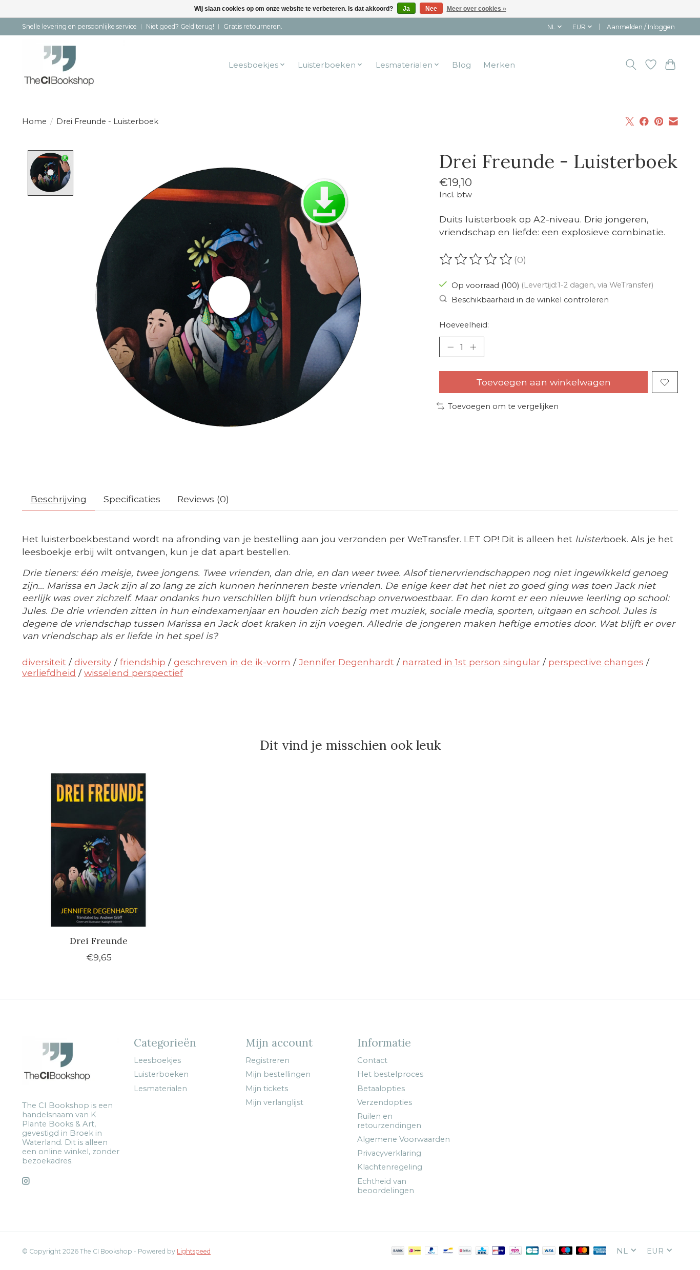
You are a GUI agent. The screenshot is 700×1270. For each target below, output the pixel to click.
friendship (143, 662)
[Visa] (548, 1251)
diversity (93, 662)
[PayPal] (431, 1251)
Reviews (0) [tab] (203, 499)
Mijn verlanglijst (274, 1102)
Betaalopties (381, 1088)
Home (34, 121)
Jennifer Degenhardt (346, 662)
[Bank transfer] (398, 1251)
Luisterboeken (161, 1074)
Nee (431, 8)
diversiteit (44, 662)
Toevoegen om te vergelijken (503, 406)
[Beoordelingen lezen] (476, 259)
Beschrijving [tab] (59, 499)
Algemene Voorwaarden (403, 1139)
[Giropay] (498, 1251)
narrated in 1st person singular (471, 662)
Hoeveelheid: (464, 325)
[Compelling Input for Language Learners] (73, 64)
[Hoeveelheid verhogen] (473, 347)
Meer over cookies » (476, 8)
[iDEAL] (414, 1251)
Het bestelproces (390, 1074)
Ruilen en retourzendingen (389, 1121)
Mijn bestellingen (278, 1074)
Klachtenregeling (389, 1167)
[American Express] (600, 1251)
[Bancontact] (448, 1251)
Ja (406, 8)
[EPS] (515, 1251)
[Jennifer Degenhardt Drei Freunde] (98, 850)
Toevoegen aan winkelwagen (543, 382)
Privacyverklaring (389, 1153)
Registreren (267, 1060)
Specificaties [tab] (132, 499)
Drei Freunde (99, 941)
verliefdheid (49, 672)
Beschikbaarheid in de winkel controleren (530, 299)
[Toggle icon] (631, 64)
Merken (499, 65)
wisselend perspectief (133, 672)
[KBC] (482, 1251)
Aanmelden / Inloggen (641, 27)
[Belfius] (465, 1251)
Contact (372, 1060)
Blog (461, 65)
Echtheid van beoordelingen (385, 1186)
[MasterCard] (582, 1251)
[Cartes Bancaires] (532, 1251)
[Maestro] (565, 1251)
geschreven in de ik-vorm (232, 662)
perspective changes (596, 662)
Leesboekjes (157, 1060)
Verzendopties (384, 1102)
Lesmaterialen (160, 1088)
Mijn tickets (266, 1088)
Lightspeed (194, 1251)
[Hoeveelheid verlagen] (450, 347)
